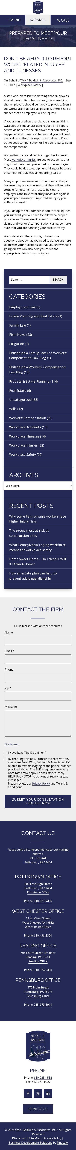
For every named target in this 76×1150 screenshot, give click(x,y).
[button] (13, 19)
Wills (12, 409)
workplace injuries (23, 160)
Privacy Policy (41, 783)
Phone (9, 669)
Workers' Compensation (27, 418)
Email (9, 651)
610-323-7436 (43, 901)
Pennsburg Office (38, 996)
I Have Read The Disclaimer (27, 752)
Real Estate (17, 390)
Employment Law (22, 307)
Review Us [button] (38, 1109)
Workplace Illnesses (24, 436)
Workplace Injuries (23, 445)
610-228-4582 (43, 1077)
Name (9, 632)
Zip (8, 688)
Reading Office (38, 961)
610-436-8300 (43, 935)
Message (11, 706)
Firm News (17, 334)
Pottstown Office (38, 892)
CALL (65, 20)
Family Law (17, 325)
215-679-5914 (43, 1005)
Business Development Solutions (30, 1143)
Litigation (16, 344)
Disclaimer (12, 744)
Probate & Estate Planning (29, 381)
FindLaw (62, 1143)
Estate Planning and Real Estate (33, 316)
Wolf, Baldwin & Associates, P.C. (42, 80)
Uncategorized (20, 399)
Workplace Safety (29, 85)
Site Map (34, 1138)
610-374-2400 (43, 970)
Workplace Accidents (25, 427)
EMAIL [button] (40, 20)
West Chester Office (38, 927)
